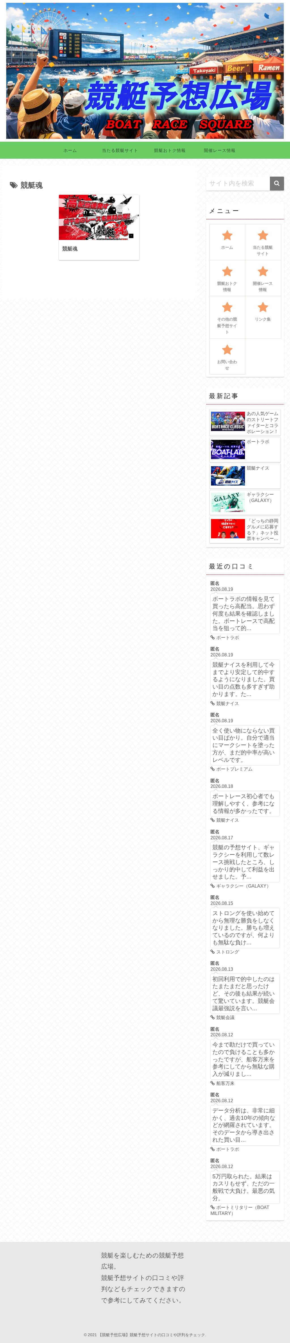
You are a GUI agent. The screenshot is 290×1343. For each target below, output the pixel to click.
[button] (277, 184)
